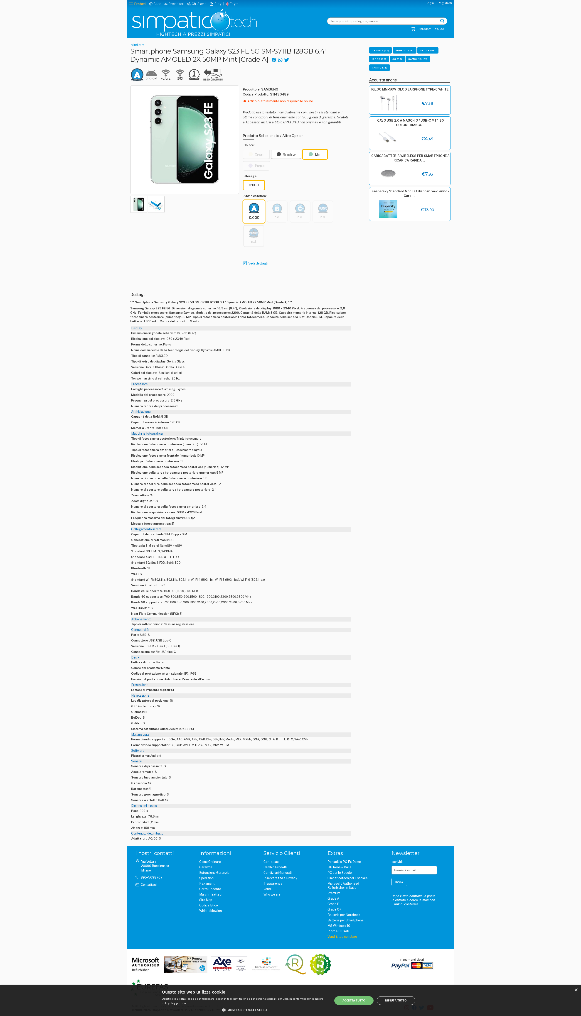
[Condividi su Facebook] (273, 59)
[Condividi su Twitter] (286, 59)
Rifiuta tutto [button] (396, 1000)
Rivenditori (176, 4)
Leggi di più (178, 1003)
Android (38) (404, 50)
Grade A (333, 898)
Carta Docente (210, 889)
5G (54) (397, 59)
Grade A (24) (380, 50)
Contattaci (149, 884)
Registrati (445, 3)
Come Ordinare (210, 862)
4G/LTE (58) (428, 50)
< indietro (137, 45)
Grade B (333, 904)
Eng (233, 4)
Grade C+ (334, 909)
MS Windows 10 (338, 926)
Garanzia (205, 867)
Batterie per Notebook (343, 915)
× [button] (576, 990)
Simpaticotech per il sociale (347, 878)
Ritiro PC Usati (338, 931)
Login (430, 3)
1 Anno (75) (379, 67)
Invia (399, 882)
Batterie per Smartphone (345, 920)
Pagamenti (207, 883)
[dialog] (290, 1000)
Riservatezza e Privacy (280, 878)
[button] (244, 1010)
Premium (333, 893)
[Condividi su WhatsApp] (280, 59)
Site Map (205, 900)
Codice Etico (208, 905)
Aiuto (157, 4)
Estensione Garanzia (214, 872)
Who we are (272, 894)
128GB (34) (379, 59)
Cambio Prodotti (275, 867)
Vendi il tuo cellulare (342, 936)
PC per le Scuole (339, 872)
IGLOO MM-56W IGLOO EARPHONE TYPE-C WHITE (409, 89)
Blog (218, 4)
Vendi (267, 889)
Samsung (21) (417, 59)
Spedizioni (206, 878)
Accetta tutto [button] (353, 1000)
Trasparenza (272, 883)
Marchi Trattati (210, 894)
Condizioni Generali (277, 872)
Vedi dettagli (258, 263)
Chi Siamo (199, 4)
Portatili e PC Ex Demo (344, 862)
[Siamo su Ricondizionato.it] (320, 964)
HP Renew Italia (339, 867)
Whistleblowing (210, 911)
